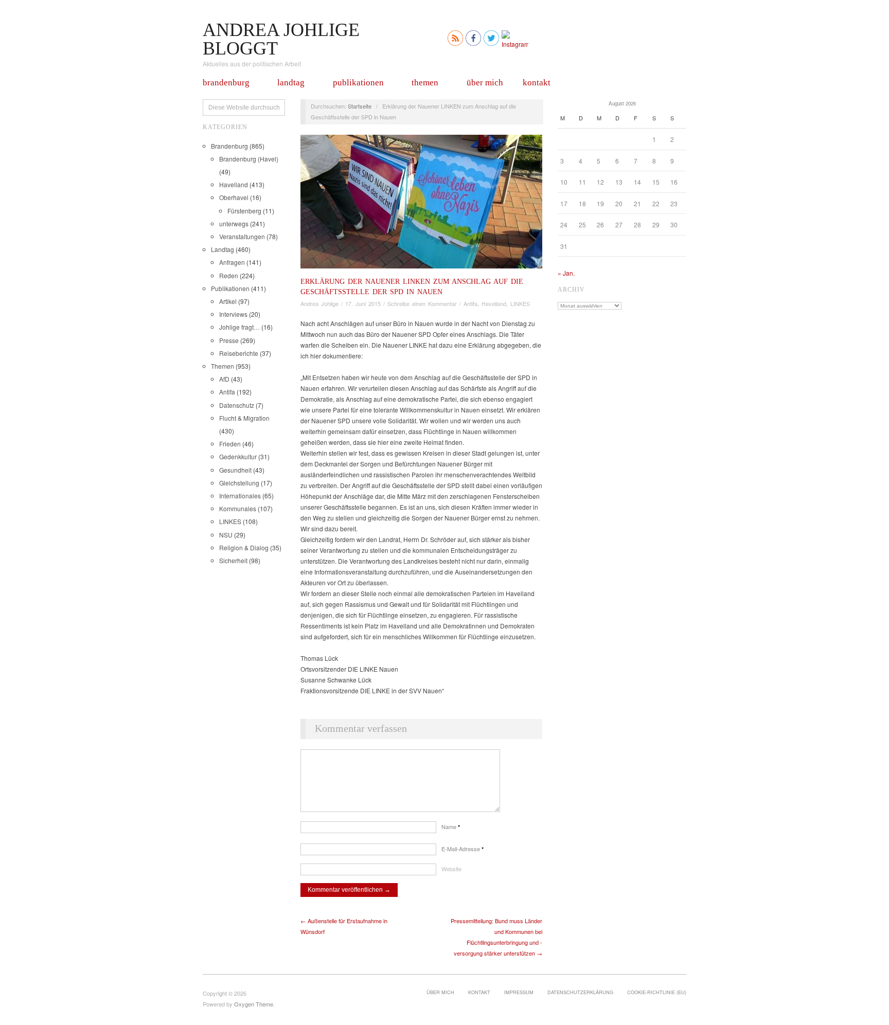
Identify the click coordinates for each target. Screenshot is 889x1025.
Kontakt (536, 83)
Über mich (485, 83)
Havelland (233, 184)
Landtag (291, 83)
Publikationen (358, 83)
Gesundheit (235, 469)
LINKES (230, 521)
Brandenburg (226, 83)
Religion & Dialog (244, 547)
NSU (226, 534)
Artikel (228, 301)
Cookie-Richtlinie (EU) (656, 992)
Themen (425, 83)
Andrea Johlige (319, 303)
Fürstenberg (244, 210)
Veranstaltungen (242, 236)
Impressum (519, 992)
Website (451, 869)
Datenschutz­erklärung (580, 992)
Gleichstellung (239, 482)
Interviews (233, 314)
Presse (229, 340)
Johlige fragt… (239, 326)
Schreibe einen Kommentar (422, 303)
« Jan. (566, 272)
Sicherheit (233, 560)
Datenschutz (236, 405)
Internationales (240, 495)
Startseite (359, 106)
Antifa (227, 391)
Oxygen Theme (253, 1004)
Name (450, 826)
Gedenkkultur (238, 456)
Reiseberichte (238, 353)
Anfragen (232, 262)
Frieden (230, 443)
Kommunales (237, 508)
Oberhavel (233, 197)
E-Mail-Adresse (462, 848)
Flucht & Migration (244, 417)
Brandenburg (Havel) (248, 158)
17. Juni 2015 (363, 303)
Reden (228, 275)
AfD (224, 378)
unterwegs (233, 223)
